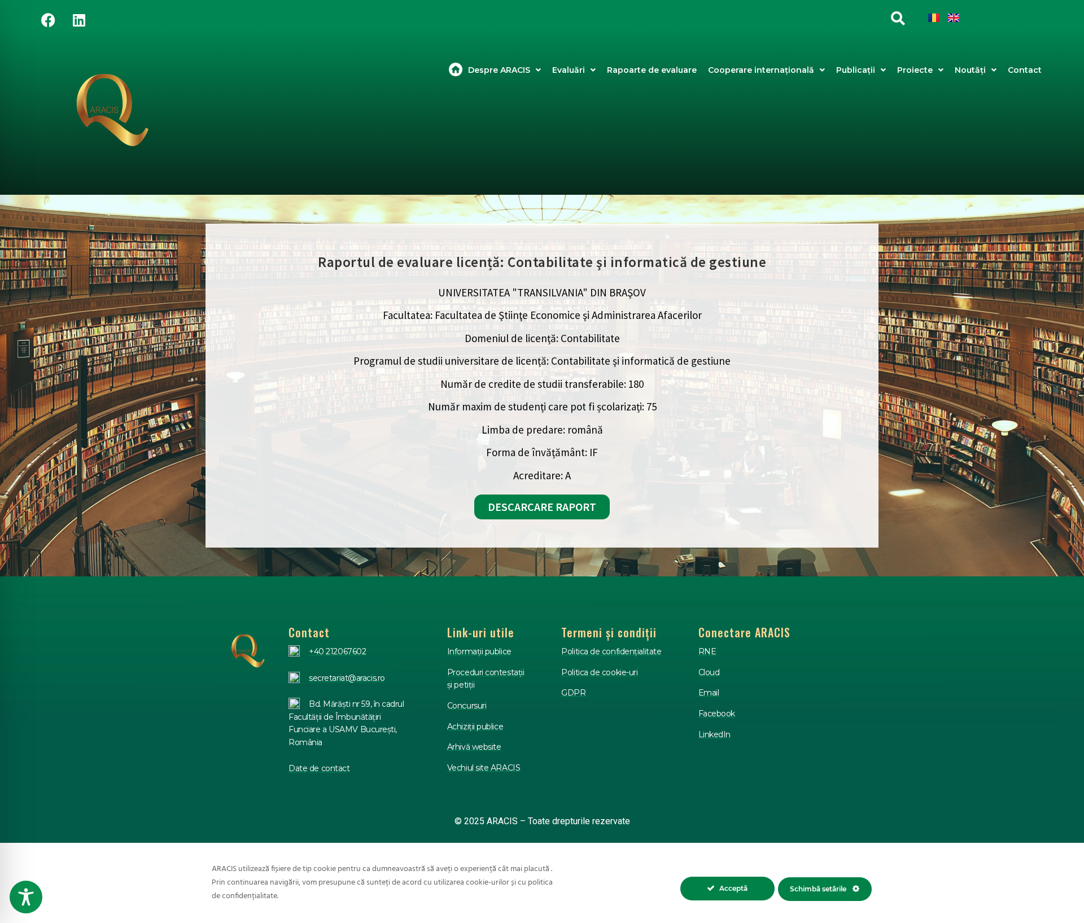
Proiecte (915, 70)
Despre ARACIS (499, 70)
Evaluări (568, 70)
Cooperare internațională (761, 70)
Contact (1025, 70)
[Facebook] (48, 20)
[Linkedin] (79, 20)
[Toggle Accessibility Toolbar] (25, 897)
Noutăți (970, 70)
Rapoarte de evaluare (652, 70)
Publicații (855, 70)
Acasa (455, 70)
